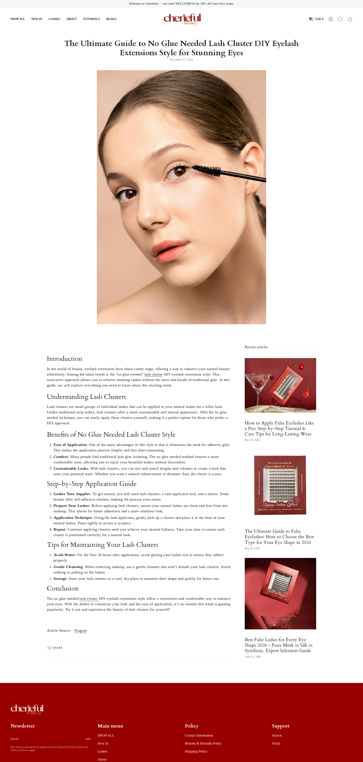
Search (276, 735)
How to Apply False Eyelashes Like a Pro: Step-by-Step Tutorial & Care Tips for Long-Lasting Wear (279, 428)
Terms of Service (19, 750)
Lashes (102, 751)
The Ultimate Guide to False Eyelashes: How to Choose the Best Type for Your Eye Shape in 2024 (279, 536)
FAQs (276, 743)
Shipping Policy (196, 751)
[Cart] (350, 19)
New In (103, 743)
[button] (54, 19)
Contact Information (199, 735)
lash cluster (154, 374)
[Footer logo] (27, 709)
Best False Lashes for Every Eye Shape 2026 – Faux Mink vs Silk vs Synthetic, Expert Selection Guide (278, 645)
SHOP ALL (106, 735)
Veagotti (80, 630)
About (102, 759)
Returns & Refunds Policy (203, 743)
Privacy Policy (75, 747)
